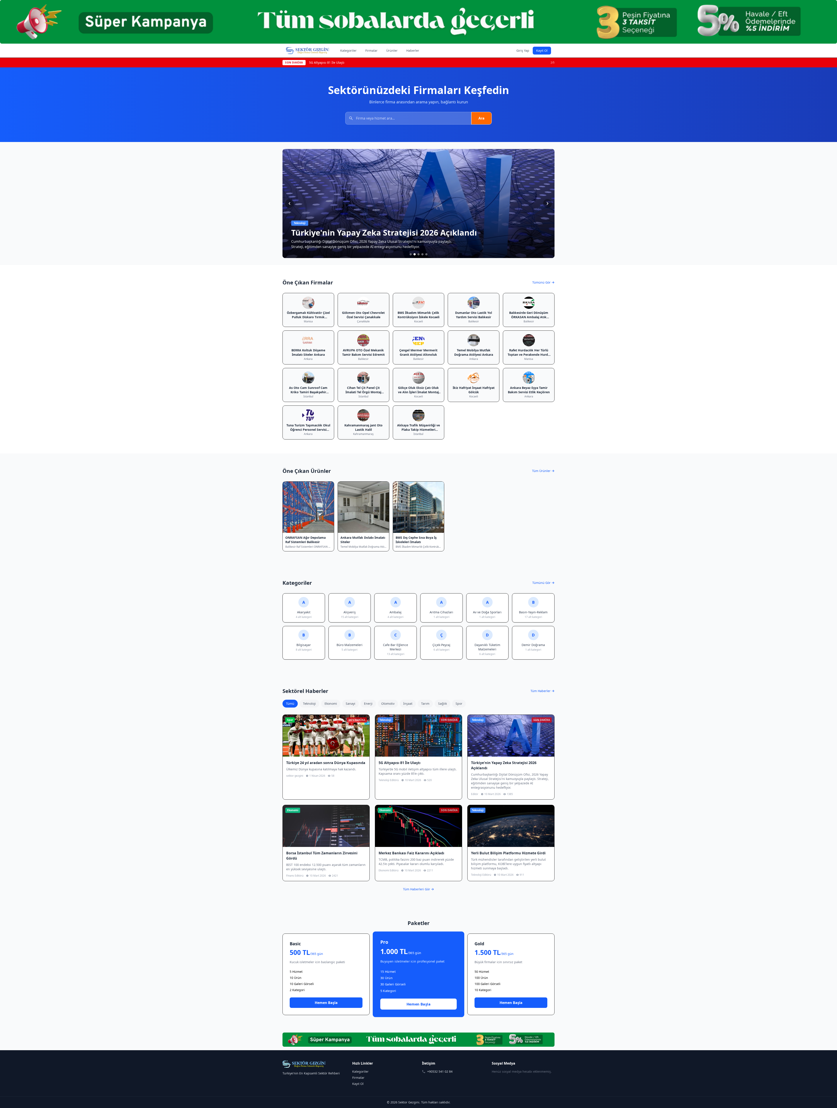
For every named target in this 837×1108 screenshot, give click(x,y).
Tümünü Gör (541, 282)
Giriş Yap (522, 50)
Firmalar (371, 50)
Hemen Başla (326, 1002)
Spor (459, 703)
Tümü (290, 703)
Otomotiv (388, 703)
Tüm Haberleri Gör (416, 889)
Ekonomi (331, 703)
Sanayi (350, 703)
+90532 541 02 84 (440, 1071)
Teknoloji (309, 703)
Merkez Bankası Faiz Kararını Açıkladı (336, 62)
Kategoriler (348, 50)
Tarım (425, 703)
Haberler (412, 50)
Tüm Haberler (541, 691)
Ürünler (392, 50)
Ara (481, 118)
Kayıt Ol (542, 50)
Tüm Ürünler (541, 471)
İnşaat (407, 703)
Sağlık (442, 703)
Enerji (368, 703)
